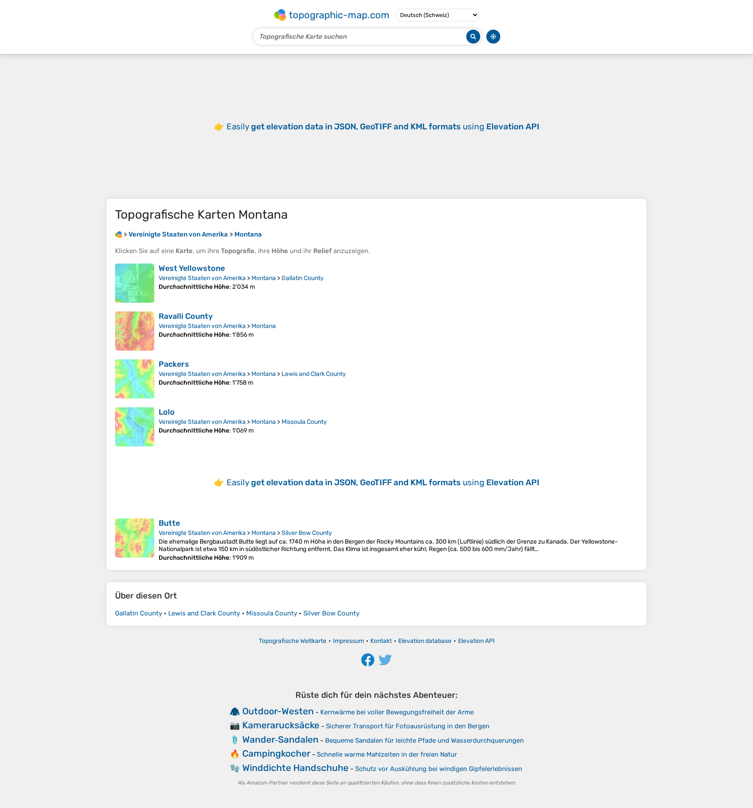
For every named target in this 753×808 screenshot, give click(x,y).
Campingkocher (276, 753)
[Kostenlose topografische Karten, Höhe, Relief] (118, 234)
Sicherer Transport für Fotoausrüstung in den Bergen (407, 726)
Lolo (167, 412)
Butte (169, 523)
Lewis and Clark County (314, 374)
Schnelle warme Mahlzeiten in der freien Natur (387, 754)
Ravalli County (186, 316)
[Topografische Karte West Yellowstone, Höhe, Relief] (134, 283)
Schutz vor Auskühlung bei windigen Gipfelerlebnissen (438, 769)
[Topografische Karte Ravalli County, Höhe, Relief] (134, 331)
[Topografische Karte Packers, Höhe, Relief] (134, 379)
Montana (263, 278)
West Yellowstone (192, 268)
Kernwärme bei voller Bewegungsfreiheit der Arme (397, 712)
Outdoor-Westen (278, 711)
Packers (174, 364)
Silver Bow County (307, 533)
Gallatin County (303, 278)
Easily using (383, 127)
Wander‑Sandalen (280, 739)
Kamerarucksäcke (280, 725)
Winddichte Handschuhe (295, 767)
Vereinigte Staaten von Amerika (202, 278)
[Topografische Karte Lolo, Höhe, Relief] (134, 426)
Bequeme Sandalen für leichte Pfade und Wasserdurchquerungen (424, 740)
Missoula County (304, 422)
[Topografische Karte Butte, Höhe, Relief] (134, 539)
